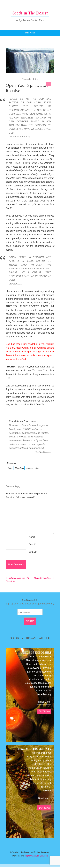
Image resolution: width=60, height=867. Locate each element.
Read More (44, 702)
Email (32, 544)
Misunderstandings (44, 577)
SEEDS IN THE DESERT (36, 652)
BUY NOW (44, 711)
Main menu (30, 33)
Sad (37, 468)
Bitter (10, 468)
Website (33, 552)
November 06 (29, 79)
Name (32, 537)
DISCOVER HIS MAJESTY (34, 749)
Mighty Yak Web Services (36, 856)
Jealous (29, 468)
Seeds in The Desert (30, 13)
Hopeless (19, 468)
